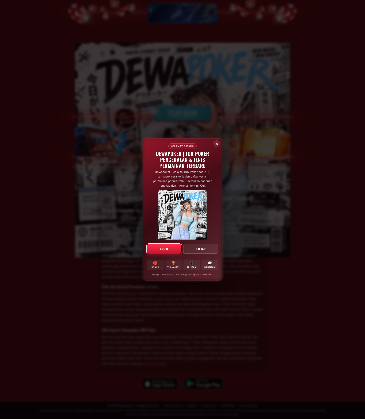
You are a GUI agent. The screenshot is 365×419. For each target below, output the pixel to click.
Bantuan (209, 265)
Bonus (155, 265)
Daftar (201, 248)
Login (164, 248)
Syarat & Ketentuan (202, 274)
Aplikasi (191, 265)
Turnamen (173, 265)
